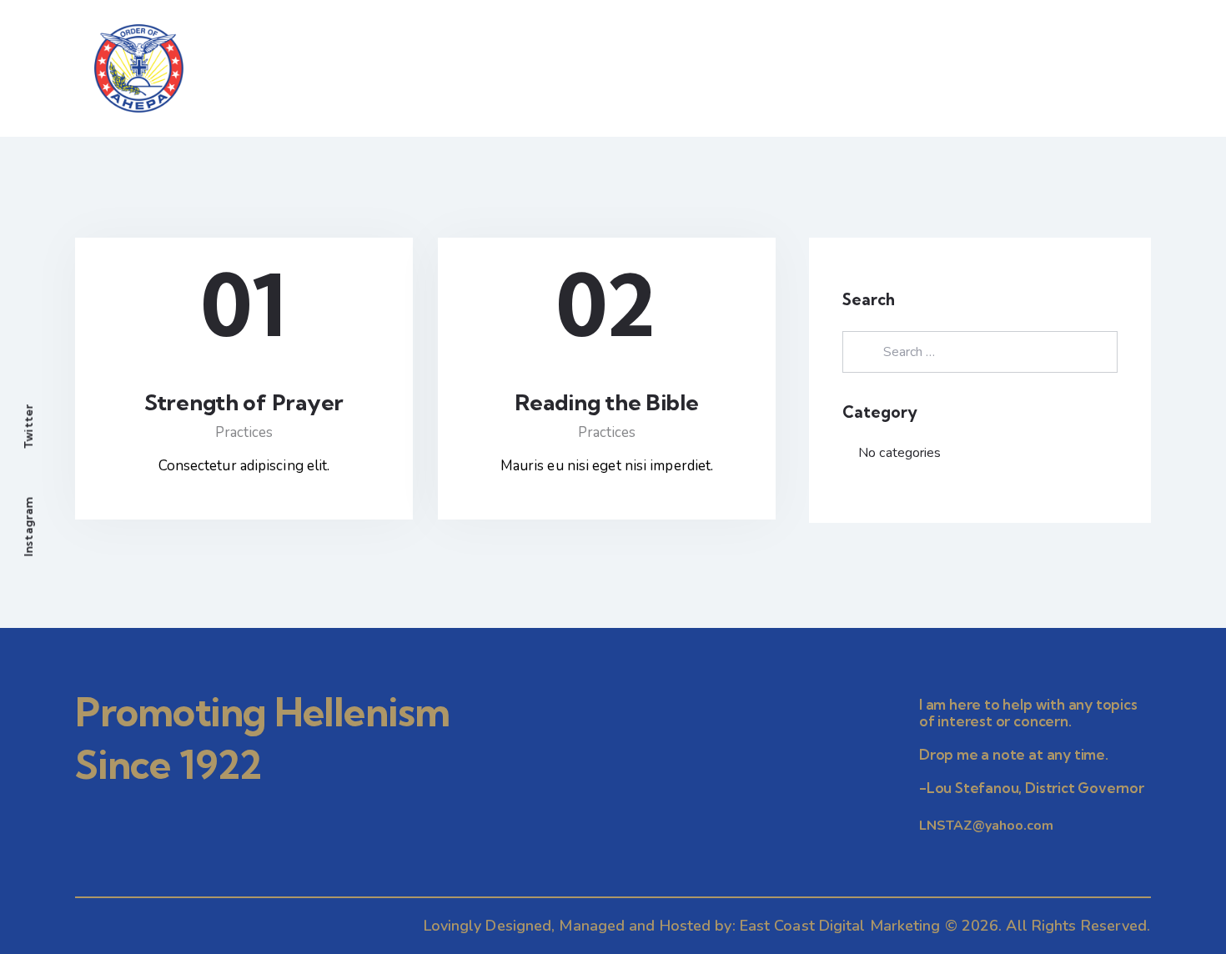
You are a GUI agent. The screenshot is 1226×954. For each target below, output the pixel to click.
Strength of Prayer (244, 402)
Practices (244, 432)
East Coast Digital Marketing (840, 926)
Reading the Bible (606, 402)
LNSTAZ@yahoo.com (986, 825)
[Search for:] (980, 351)
